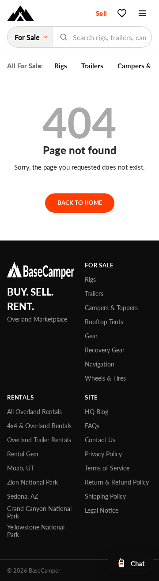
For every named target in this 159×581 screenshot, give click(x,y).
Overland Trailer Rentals (39, 440)
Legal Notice (101, 510)
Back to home (79, 202)
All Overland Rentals (34, 411)
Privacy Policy (103, 454)
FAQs (92, 425)
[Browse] (142, 13)
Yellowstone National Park (35, 530)
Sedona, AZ (22, 496)
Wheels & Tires (105, 378)
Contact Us (100, 440)
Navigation (99, 364)
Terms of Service (107, 468)
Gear (91, 336)
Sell (101, 13)
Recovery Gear (105, 350)
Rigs (60, 66)
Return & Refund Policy (117, 482)
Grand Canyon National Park (39, 512)
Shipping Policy (105, 496)
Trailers (92, 66)
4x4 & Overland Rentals (39, 425)
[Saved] (122, 13)
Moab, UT (20, 468)
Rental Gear (23, 454)
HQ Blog (96, 411)
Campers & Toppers (111, 307)
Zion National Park (32, 482)
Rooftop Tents (104, 322)
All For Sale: (25, 66)
